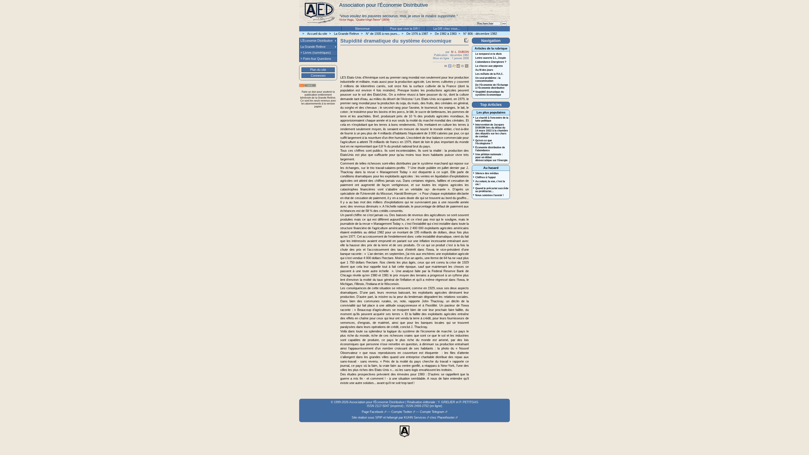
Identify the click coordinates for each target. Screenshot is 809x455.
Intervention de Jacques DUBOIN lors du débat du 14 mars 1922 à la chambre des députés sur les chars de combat (491, 130)
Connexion (318, 75)
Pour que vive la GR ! (404, 28)
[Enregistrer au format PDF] (466, 40)
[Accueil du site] (319, 13)
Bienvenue (362, 28)
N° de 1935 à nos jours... (383, 33)
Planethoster (446, 417)
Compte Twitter (401, 412)
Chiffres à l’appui (485, 177)
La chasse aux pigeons (489, 65)
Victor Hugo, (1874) (364, 19)
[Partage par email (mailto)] (445, 66)
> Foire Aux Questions (315, 58)
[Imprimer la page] (462, 66)
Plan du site (318, 69)
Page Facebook (372, 412)
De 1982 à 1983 (446, 33)
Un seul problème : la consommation (488, 79)
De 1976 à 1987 (417, 33)
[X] (466, 66)
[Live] (454, 66)
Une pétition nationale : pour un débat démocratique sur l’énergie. (491, 157)
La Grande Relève (346, 33)
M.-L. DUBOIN (460, 52)
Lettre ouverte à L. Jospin (490, 57)
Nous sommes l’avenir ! (489, 195)
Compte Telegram (432, 412)
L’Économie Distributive (316, 40)
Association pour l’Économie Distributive (383, 5)
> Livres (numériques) (315, 52)
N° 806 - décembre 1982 (480, 33)
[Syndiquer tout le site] (307, 85)
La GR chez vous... (446, 28)
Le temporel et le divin (488, 53)
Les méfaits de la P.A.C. (489, 73)
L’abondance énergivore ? (490, 61)
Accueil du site (317, 33)
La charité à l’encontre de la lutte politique (491, 119)
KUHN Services (415, 417)
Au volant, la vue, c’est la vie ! (490, 183)
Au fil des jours (484, 69)
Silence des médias (487, 173)
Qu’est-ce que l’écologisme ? (484, 142)
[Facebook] (449, 66)
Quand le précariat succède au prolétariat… (491, 190)
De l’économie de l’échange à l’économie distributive (491, 86)
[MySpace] (458, 66)
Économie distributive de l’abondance (490, 149)
